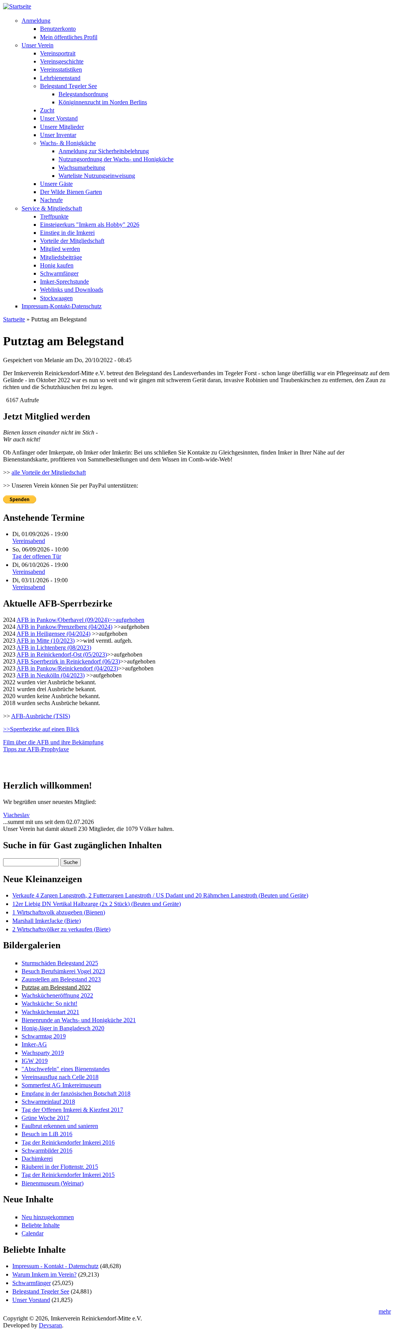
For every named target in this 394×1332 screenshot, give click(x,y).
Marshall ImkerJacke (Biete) (46, 921)
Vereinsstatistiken (61, 69)
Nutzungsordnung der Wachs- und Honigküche (116, 159)
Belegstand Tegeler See (68, 86)
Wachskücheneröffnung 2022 (57, 995)
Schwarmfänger (59, 273)
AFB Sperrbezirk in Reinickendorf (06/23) (68, 661)
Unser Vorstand (59, 118)
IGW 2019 (35, 1061)
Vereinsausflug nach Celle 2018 (60, 1077)
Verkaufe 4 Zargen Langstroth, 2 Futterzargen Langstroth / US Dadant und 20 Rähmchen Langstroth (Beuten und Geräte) (160, 895)
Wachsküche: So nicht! (49, 1003)
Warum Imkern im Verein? (44, 1274)
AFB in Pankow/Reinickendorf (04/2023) (67, 668)
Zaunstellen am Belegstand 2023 (61, 979)
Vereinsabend (28, 541)
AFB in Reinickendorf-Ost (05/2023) (62, 654)
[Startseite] (17, 6)
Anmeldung (36, 20)
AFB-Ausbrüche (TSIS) (40, 716)
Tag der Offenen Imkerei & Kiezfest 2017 (72, 1109)
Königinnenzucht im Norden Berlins (102, 102)
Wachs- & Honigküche (68, 143)
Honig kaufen (56, 265)
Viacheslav (16, 815)
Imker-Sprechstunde (64, 281)
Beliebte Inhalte (41, 1225)
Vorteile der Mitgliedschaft (72, 240)
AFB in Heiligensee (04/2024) (53, 633)
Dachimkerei (37, 1158)
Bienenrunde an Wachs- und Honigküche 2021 (79, 1020)
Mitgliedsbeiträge (61, 257)
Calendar (32, 1233)
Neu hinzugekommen (48, 1217)
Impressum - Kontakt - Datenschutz (55, 1266)
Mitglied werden (60, 249)
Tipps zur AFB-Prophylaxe (36, 749)
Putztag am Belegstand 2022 (56, 987)
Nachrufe (51, 200)
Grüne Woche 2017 (45, 1118)
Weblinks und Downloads (71, 289)
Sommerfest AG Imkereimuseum (61, 1085)
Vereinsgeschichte (61, 61)
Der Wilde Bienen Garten (71, 192)
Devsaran (50, 1325)
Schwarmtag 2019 (44, 1036)
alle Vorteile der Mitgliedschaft (49, 472)
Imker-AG (34, 1044)
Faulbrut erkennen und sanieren (60, 1126)
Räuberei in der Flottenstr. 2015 (60, 1166)
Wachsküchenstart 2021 (50, 1012)
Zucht (47, 110)
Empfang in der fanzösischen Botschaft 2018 (76, 1093)
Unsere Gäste (56, 183)
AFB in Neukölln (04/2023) (51, 675)
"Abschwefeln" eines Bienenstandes (66, 1069)
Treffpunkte (54, 216)
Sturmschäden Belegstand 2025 (60, 963)
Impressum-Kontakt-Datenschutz (62, 306)
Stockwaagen (56, 298)
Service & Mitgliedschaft (52, 208)
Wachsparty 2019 (43, 1053)
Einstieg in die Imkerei (67, 232)
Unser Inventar (58, 135)
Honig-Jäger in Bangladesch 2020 (63, 1028)
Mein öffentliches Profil (68, 37)
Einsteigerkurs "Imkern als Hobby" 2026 (89, 224)
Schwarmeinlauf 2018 (48, 1101)
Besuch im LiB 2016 (47, 1134)
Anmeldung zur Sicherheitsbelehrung (103, 151)
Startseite (14, 319)
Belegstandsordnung (83, 94)
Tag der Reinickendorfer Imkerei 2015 (68, 1175)
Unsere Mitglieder (62, 127)
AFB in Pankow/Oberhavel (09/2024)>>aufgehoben (80, 620)
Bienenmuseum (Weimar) (52, 1183)
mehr (385, 1311)
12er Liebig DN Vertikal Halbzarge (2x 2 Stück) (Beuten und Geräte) (96, 904)
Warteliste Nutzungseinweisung (96, 175)
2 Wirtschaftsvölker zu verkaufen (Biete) (61, 929)
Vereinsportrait (57, 53)
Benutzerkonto (58, 28)
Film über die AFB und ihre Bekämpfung (53, 742)
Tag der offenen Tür (36, 556)
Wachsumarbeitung (81, 167)
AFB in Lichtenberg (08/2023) (54, 647)
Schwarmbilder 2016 (47, 1150)
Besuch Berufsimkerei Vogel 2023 (63, 971)
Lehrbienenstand (60, 78)
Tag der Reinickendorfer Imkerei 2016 (68, 1142)
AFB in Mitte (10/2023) (46, 640)
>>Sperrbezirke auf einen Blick (41, 729)
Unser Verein (37, 45)
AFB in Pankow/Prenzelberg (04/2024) (64, 626)
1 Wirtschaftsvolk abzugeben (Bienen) (58, 912)
